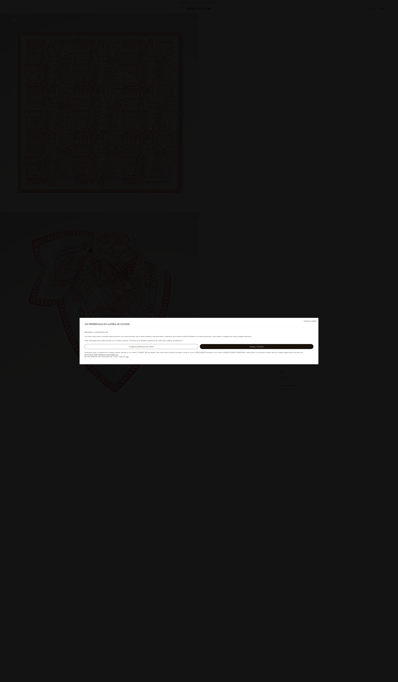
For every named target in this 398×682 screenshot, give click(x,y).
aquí (127, 357)
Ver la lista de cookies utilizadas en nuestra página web (101, 354)
